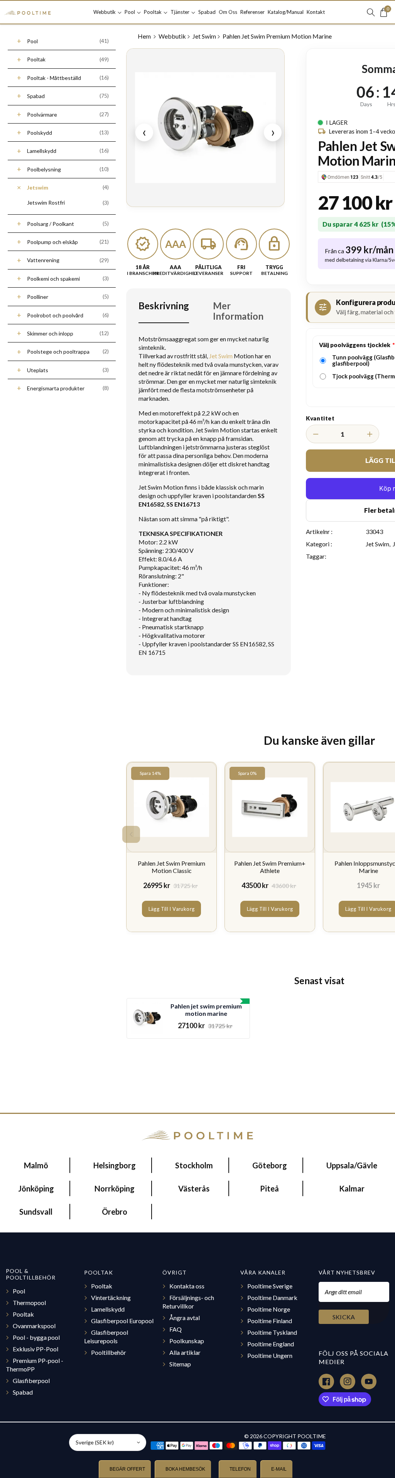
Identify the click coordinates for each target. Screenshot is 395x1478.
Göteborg (269, 1165)
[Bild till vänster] (131, 834)
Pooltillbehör (108, 1352)
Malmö (36, 1165)
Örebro (114, 1211)
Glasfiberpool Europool (122, 1320)
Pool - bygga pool (36, 1337)
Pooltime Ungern (269, 1355)
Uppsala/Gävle (351, 1165)
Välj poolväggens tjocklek (354, 344)
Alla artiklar (185, 1352)
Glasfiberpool (31, 1380)
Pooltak (23, 1314)
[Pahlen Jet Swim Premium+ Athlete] (269, 807)
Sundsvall (35, 1211)
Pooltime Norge (268, 1309)
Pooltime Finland (269, 1320)
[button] (107, 12)
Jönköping (36, 1188)
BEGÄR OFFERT (126, 1469)
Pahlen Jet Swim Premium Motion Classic (171, 866)
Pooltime (311, 1436)
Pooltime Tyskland (272, 1332)
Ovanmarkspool (34, 1325)
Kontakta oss (186, 1286)
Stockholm (194, 1165)
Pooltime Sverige (269, 1286)
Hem (145, 36)
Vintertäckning (111, 1297)
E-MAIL (278, 1469)
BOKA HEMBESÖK (184, 1469)
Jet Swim (204, 36)
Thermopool (29, 1302)
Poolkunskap (186, 1340)
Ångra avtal (184, 1317)
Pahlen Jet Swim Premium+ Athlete (270, 866)
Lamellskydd (108, 1309)
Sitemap (180, 1364)
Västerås (193, 1188)
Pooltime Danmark (272, 1297)
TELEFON (239, 1469)
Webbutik (172, 36)
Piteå (269, 1188)
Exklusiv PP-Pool (35, 1349)
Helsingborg (114, 1165)
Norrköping (115, 1188)
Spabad (23, 1392)
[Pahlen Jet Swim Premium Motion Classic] (171, 807)
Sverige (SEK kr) (95, 1442)
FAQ (175, 1329)
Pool (19, 1291)
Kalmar (352, 1188)
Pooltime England (270, 1343)
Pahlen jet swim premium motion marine (206, 1009)
